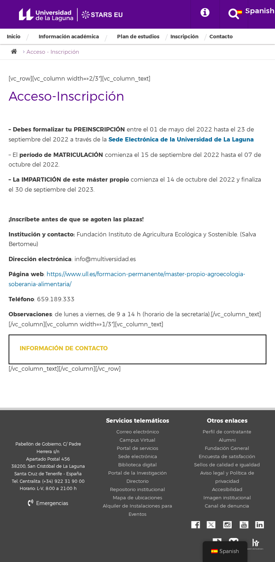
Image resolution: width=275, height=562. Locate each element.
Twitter (211, 524)
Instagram (227, 524)
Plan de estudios (138, 36)
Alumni (227, 440)
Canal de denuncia (227, 506)
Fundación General (227, 448)
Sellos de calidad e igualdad (227, 465)
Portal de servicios (137, 448)
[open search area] (233, 14)
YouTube (243, 524)
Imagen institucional (227, 498)
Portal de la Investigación (137, 473)
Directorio (137, 481)
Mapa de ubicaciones (137, 498)
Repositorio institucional (137, 490)
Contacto (221, 36)
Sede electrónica (137, 457)
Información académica (69, 37)
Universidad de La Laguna (73, 14)
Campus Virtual (137, 440)
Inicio (13, 36)
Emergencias (51, 503)
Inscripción (184, 36)
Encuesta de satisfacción (227, 457)
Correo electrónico (137, 432)
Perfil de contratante (227, 432)
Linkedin (259, 524)
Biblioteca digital (137, 465)
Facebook (195, 524)
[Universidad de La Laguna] (16, 51)
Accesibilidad (227, 490)
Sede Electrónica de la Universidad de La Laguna (181, 139)
